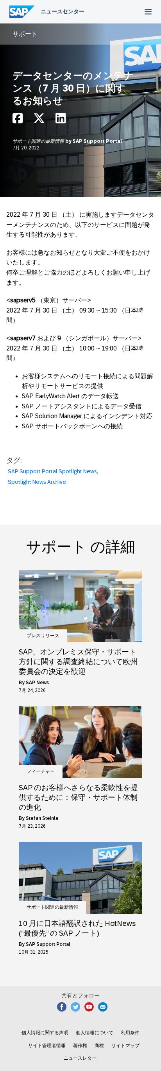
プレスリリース (43, 635)
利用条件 (130, 1032)
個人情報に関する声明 (44, 1032)
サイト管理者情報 (47, 1045)
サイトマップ (125, 1045)
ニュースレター (80, 1058)
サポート (25, 34)
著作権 (80, 1045)
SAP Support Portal (97, 141)
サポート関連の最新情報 (39, 141)
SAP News (37, 682)
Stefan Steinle (42, 818)
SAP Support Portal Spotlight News (52, 471)
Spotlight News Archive (37, 482)
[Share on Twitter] (39, 120)
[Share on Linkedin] (60, 120)
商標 (99, 1045)
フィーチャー (41, 771)
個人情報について (94, 1032)
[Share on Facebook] (18, 120)
